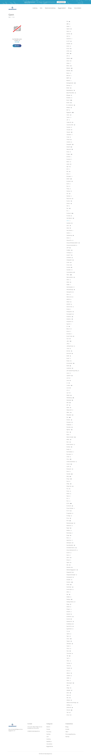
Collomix (69, 142)
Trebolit (69, 668)
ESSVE (69, 178)
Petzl (68, 481)
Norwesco (70, 454)
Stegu (69, 604)
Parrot (69, 471)
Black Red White (71, 92)
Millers (69, 412)
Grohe (69, 262)
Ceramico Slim (71, 124)
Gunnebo (69, 269)
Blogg (69, 8)
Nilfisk (69, 439)
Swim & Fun (70, 626)
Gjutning (48, 734)
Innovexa (69, 333)
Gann (68, 220)
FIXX (68, 206)
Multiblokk (69, 424)
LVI (68, 390)
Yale (68, 712)
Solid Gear (70, 587)
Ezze (68, 186)
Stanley (69, 599)
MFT (68, 405)
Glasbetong (70, 235)
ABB (68, 24)
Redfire (69, 530)
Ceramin (69, 127)
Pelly (69, 476)
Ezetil (68, 183)
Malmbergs (70, 397)
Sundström (70, 616)
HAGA (69, 282)
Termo (69, 648)
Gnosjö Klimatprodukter (73, 242)
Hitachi (69, 301)
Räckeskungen (71, 523)
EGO (68, 169)
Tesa (69, 651)
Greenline (69, 257)
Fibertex (69, 196)
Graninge (69, 252)
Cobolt (69, 139)
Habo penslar (71, 277)
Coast (69, 137)
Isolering (35, 8)
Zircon (69, 715)
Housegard (70, 314)
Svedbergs (70, 624)
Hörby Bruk (70, 311)
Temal (68, 646)
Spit (68, 594)
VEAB (68, 678)
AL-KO (69, 41)
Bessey (69, 85)
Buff (68, 110)
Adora (69, 31)
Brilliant (69, 107)
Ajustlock (69, 38)
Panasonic (70, 469)
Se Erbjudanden (61, 2)
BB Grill (69, 75)
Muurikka (69, 427)
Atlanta (69, 58)
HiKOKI (69, 299)
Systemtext (70, 628)
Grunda (69, 267)
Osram (69, 464)
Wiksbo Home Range (72, 702)
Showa (69, 560)
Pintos (69, 491)
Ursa (68, 670)
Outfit (69, 466)
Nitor (69, 442)
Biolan (69, 88)
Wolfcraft (70, 707)
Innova (69, 331)
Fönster (48, 729)
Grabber (69, 250)
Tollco (69, 660)
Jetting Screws (71, 346)
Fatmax (69, 191)
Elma (68, 174)
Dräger (69, 154)
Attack (69, 63)
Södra (69, 584)
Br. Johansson (71, 105)
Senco (69, 557)
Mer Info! (17, 45)
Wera (69, 692)
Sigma (69, 562)
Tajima (69, 633)
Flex (68, 208)
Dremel (69, 156)
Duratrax (69, 159)
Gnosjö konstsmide (72, 245)
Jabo (69, 341)
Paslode (69, 474)
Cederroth (70, 122)
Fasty (68, 188)
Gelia (69, 228)
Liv (68, 383)
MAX (69, 402)
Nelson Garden (71, 437)
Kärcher (69, 351)
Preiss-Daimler (71, 508)
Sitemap (67, 736)
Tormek (69, 663)
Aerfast (69, 33)
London (69, 385)
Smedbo (69, 579)
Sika (68, 565)
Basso (69, 73)
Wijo (68, 697)
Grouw (69, 265)
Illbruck (69, 328)
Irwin (68, 338)
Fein (68, 193)
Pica (68, 488)
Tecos (69, 638)
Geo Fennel (70, 230)
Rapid (69, 528)
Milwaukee (70, 415)
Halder (69, 284)
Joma (69, 348)
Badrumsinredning (50, 8)
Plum (68, 501)
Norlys (69, 449)
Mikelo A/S (70, 410)
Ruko (68, 537)
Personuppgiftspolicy (70, 734)
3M (68, 21)
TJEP (68, 658)
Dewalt (69, 146)
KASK (69, 356)
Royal (69, 535)
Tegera (69, 641)
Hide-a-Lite (70, 296)
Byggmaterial (61, 8)
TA (68, 631)
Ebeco (69, 161)
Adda (68, 26)
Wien (68, 695)
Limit (68, 378)
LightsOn (69, 375)
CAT (68, 119)
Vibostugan (70, 683)
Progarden (70, 513)
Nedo (68, 434)
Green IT (69, 255)
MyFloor (69, 429)
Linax (68, 380)
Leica (68, 373)
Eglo (68, 166)
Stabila (69, 597)
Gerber (69, 233)
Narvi (69, 432)
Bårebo (69, 68)
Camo (69, 115)
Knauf (69, 358)
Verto (68, 680)
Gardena (69, 223)
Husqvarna (70, 321)
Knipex (69, 360)
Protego (69, 515)
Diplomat (70, 149)
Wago (69, 687)
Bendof (69, 80)
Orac (69, 459)
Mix (69, 417)
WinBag (69, 705)
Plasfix (69, 493)
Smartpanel (70, 577)
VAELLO (69, 673)
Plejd (68, 496)
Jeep (68, 343)
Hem (10, 17)
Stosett (69, 611)
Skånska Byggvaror (72, 569)
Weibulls (69, 690)
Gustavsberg (71, 272)
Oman (69, 456)
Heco (68, 294)
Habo (69, 274)
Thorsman (70, 653)
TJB (68, 655)
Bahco (69, 65)
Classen (69, 132)
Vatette (69, 675)
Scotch (69, 552)
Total (68, 665)
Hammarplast (70, 287)
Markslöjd (70, 400)
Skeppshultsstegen (72, 574)
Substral (69, 614)
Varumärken (77, 8)
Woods (69, 710)
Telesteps (70, 643)
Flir (68, 210)
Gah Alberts (70, 218)
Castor (69, 117)
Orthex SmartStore (72, 461)
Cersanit (69, 129)
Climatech (69, 134)
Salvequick (70, 542)
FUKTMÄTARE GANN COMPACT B (17, 39)
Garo (69, 225)
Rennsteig (69, 533)
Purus (69, 518)
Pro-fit (69, 510)
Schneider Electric (71, 547)
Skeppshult (70, 572)
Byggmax (70, 112)
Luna (68, 387)
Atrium (69, 60)
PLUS (69, 503)
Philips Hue (70, 486)
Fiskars (69, 203)
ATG (68, 56)
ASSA (69, 53)
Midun (69, 407)
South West (70, 589)
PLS (68, 498)
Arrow (69, 48)
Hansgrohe (70, 292)
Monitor (69, 419)
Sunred (69, 619)
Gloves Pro (70, 240)
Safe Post (69, 540)
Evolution (70, 181)
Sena (68, 555)
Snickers (70, 582)
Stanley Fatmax (71, 601)
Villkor (66, 731)
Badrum (48, 726)
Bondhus (69, 97)
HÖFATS (69, 304)
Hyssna (69, 324)
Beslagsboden (71, 83)
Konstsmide (70, 363)
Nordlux (69, 446)
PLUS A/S (70, 505)
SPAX (68, 592)
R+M (69, 520)
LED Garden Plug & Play (73, 370)
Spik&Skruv (49, 741)
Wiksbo (69, 700)
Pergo (69, 478)
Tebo (68, 636)
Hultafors (70, 319)
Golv (41, 8)
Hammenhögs (71, 289)
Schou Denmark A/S (72, 550)
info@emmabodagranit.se (34, 731)
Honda (69, 309)
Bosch (69, 100)
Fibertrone (70, 198)
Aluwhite (69, 43)
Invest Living (70, 336)
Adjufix (69, 28)
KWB (69, 365)
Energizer (69, 176)
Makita (69, 395)
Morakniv (69, 422)
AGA (68, 36)
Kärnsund (70, 353)
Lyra (68, 392)
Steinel (69, 606)
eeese (69, 164)
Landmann (70, 368)
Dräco (69, 151)
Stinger (69, 609)
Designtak (70, 144)
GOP (68, 247)
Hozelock (70, 316)
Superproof (70, 621)
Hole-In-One (70, 306)
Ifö (68, 326)
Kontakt (67, 729)
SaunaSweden (71, 545)
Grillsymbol (70, 260)
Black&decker (71, 90)
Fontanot (70, 213)
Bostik (69, 102)
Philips (69, 483)
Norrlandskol (70, 451)
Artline (69, 51)
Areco (69, 46)
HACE (68, 279)
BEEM (69, 78)
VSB (68, 685)
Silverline (69, 567)
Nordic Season (71, 444)
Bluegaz (69, 95)
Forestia (69, 215)
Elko (68, 171)
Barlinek (69, 70)
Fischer (69, 201)
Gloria (68, 238)
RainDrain (69, 525)
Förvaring (48, 731)
